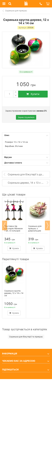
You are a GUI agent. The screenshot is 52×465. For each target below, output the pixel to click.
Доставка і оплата (13, 162)
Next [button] (47, 225)
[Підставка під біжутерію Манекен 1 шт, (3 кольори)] (14, 210)
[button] (41, 3)
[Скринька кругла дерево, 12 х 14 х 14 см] (14, 274)
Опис (6, 135)
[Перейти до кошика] (48, 3)
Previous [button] (4, 225)
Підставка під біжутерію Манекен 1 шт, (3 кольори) (13, 228)
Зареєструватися (26, 117)
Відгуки (8, 157)
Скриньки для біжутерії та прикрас (26, 336)
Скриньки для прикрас (16, 10)
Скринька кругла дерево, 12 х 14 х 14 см (13, 293)
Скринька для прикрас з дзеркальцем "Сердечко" (34, 229)
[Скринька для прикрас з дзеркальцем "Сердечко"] (38, 210)
